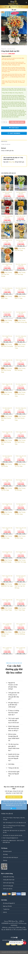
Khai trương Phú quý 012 (21, 552)
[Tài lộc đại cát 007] (7, 303)
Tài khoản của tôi (7, 851)
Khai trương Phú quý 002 (7, 265)
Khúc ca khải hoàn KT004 (20, 624)
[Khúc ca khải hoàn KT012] (21, 638)
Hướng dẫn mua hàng (8, 876)
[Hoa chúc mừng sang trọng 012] (21, 327)
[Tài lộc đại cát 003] (21, 207)
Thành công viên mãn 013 (7, 576)
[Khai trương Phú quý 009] (21, 470)
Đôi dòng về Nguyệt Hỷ (9, 903)
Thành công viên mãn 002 (21, 360)
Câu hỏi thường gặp (8, 885)
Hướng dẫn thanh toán (8, 879)
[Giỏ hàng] (9, 6)
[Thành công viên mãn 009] (7, 518)
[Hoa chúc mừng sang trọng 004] (21, 255)
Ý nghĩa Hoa (6, 909)
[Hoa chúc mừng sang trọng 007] (21, 279)
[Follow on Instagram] (13, 937)
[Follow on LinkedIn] (16, 937)
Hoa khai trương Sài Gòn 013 (21, 504)
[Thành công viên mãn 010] (21, 518)
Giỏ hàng (5, 854)
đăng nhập (12, 162)
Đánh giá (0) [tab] (4, 141)
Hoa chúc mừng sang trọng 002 (7, 217)
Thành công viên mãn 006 (7, 432)
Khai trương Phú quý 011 (7, 552)
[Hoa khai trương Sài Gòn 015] (21, 566)
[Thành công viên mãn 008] (21, 446)
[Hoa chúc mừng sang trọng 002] (7, 207)
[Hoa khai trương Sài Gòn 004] (21, 231)
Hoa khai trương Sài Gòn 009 (21, 312)
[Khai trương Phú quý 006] (7, 327)
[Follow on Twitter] (15, 937)
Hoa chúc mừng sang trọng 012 (21, 336)
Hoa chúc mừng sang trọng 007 (21, 288)
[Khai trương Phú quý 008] (7, 470)
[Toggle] (6, 682)
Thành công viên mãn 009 (7, 528)
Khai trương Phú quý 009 (21, 480)
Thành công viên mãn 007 (21, 432)
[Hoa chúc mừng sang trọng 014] (21, 375)
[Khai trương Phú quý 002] (7, 255)
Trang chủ (3, 48)
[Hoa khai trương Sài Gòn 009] (21, 303)
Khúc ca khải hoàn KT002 (20, 600)
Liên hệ (5, 912)
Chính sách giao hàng (8, 882)
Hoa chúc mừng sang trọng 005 (7, 288)
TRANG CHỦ (14, 6)
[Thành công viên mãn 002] (21, 351)
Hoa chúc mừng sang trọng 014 (21, 384)
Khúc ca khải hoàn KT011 (7, 648)
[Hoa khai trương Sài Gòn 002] (21, 183)
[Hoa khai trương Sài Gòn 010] (7, 398)
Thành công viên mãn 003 (7, 384)
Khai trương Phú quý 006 (7, 336)
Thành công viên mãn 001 (7, 360)
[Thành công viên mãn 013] (7, 566)
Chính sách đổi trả (7, 888)
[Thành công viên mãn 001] (7, 351)
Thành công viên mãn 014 (7, 600)
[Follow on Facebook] (11, 937)
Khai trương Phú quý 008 (7, 480)
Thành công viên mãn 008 (21, 456)
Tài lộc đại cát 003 (20, 216)
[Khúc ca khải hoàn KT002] (21, 590)
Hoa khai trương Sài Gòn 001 (7, 193)
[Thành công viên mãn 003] (7, 375)
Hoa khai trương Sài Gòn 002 (21, 193)
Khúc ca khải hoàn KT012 (20, 648)
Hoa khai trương (11, 48)
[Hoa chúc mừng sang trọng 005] (7, 279)
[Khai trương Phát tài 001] (7, 231)
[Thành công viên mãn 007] (21, 422)
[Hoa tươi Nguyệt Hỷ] (14, 2)
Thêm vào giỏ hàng (17, 122)
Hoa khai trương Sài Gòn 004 (21, 241)
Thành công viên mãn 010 (21, 528)
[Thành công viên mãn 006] (7, 422)
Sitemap (5, 860)
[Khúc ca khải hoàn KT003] (7, 614)
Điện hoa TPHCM (7, 906)
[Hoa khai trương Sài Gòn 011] (7, 446)
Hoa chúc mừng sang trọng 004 (21, 265)
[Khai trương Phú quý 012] (21, 542)
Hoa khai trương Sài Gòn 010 (7, 408)
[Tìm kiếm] (26, 2)
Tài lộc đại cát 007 (7, 312)
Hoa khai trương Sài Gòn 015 (21, 576)
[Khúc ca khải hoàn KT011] (7, 638)
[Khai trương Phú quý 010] (7, 494)
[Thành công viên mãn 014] (7, 590)
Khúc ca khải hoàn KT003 (7, 624)
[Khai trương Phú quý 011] (7, 542)
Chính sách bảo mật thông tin (10, 857)
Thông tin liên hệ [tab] (5, 144)
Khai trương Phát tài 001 (7, 241)
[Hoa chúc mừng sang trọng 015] (21, 398)
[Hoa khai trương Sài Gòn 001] (7, 183)
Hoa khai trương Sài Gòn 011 (7, 456)
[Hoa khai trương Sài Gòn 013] (21, 494)
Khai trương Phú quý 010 (7, 504)
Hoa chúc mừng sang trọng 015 (21, 408)
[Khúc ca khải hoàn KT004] (21, 614)
